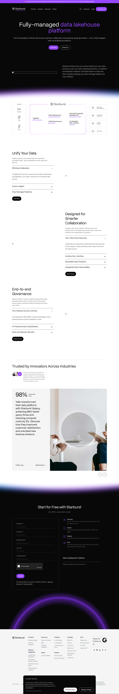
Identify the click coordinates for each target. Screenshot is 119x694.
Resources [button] (48, 9)
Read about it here (89, 1)
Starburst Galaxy (32, 640)
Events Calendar (45, 655)
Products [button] (33, 9)
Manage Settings (86, 690)
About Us (69, 640)
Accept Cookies (70, 690)
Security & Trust (71, 650)
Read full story (41, 465)
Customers (70, 645)
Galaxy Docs (83, 640)
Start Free (100, 9)
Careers (69, 643)
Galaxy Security (18, 339)
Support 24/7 (84, 648)
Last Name (19, 532)
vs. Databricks (58, 643)
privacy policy (28, 584)
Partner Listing (58, 655)
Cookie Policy (29, 687)
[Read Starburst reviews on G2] (93, 644)
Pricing (54, 9)
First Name (19, 523)
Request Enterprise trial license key (74, 564)
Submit (20, 576)
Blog (42, 643)
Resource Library (46, 640)
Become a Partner (59, 658)
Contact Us (86, 9)
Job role (19, 548)
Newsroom (70, 648)
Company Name (21, 556)
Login (92, 9)
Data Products (71, 274)
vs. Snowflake (58, 640)
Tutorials (82, 645)
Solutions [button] (40, 9)
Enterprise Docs (84, 643)
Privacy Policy (15, 684)
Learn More (17, 198)
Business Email (21, 540)
